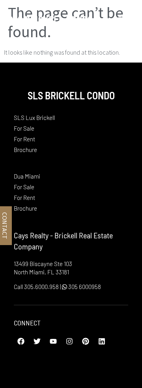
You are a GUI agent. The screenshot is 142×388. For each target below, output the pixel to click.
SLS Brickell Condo (50, 19)
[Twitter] (37, 341)
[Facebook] (21, 341)
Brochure (25, 149)
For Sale (24, 128)
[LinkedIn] (102, 341)
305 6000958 (84, 286)
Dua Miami (27, 176)
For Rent (24, 139)
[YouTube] (53, 341)
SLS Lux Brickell (34, 117)
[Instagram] (69, 341)
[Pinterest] (85, 341)
